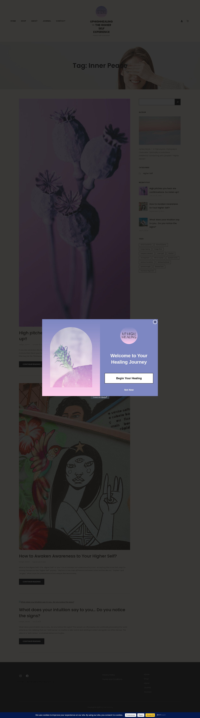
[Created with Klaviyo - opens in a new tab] (100, 397)
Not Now (129, 390)
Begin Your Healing (129, 378)
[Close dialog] (155, 322)
